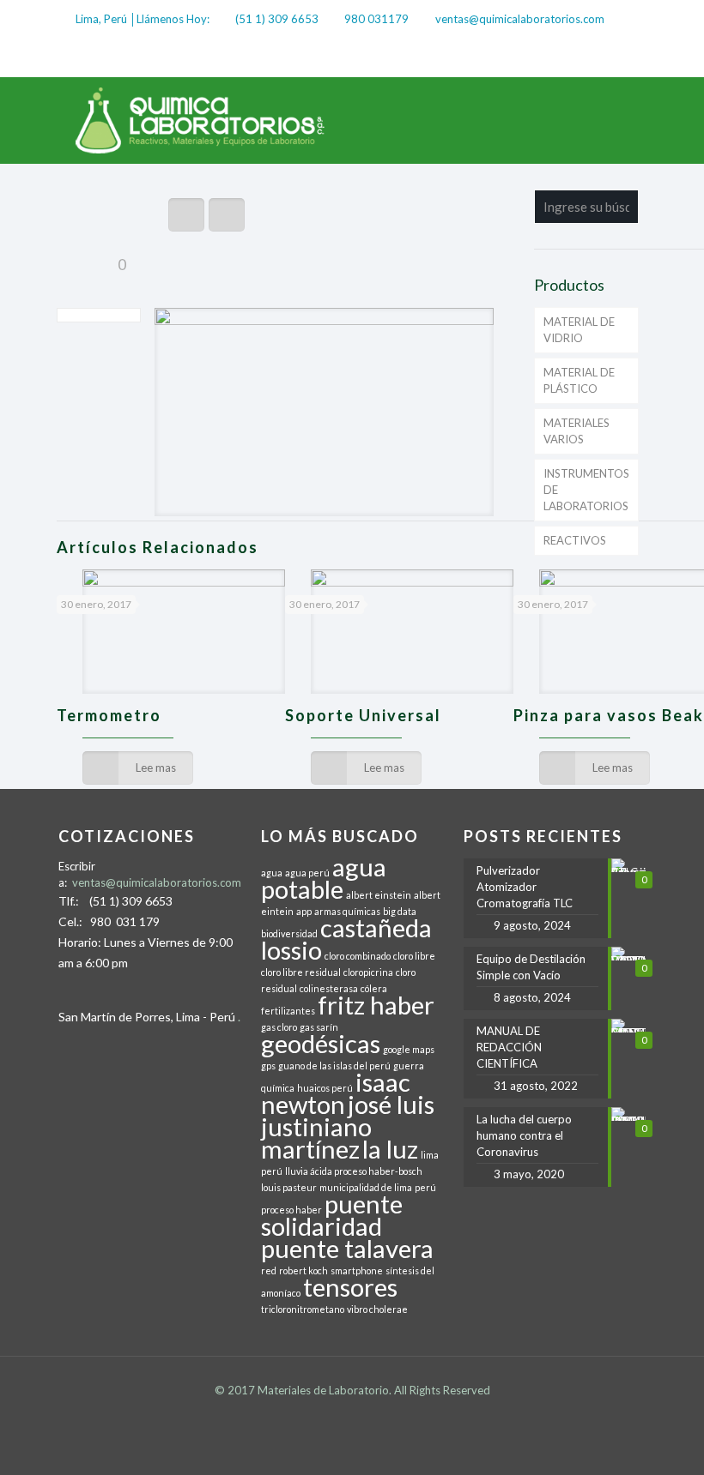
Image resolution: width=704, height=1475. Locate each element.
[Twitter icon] (596, 56)
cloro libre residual (301, 972)
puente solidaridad (332, 1215)
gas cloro (279, 1026)
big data (399, 911)
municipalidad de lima (365, 1187)
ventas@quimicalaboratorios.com (519, 19)
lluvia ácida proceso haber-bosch (353, 1171)
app (304, 911)
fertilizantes (288, 1010)
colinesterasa (329, 988)
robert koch (303, 1270)
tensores (350, 1287)
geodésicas (320, 1043)
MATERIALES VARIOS (576, 431)
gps (268, 1065)
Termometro (109, 715)
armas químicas (347, 911)
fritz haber (376, 1005)
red (268, 1270)
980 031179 (376, 19)
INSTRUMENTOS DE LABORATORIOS (586, 490)
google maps (408, 1049)
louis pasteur (289, 1187)
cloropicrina (368, 972)
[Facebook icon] (573, 56)
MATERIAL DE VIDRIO (579, 330)
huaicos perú (325, 1087)
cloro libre (414, 955)
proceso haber (291, 1209)
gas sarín (319, 1026)
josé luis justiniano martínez (347, 1126)
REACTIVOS (574, 540)
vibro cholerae (377, 1309)
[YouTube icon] (619, 56)
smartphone (357, 1270)
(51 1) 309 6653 (277, 19)
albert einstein (378, 894)
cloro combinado (358, 955)
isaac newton (335, 1093)
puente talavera (347, 1248)
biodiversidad (289, 933)
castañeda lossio (346, 938)
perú (425, 1187)
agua (271, 872)
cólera (374, 988)
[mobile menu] (618, 120)
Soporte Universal (363, 715)
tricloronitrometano (302, 1309)
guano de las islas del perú (334, 1065)
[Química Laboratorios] (201, 120)
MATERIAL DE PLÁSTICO (579, 380)
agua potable (323, 878)
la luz (390, 1149)
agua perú (307, 872)
